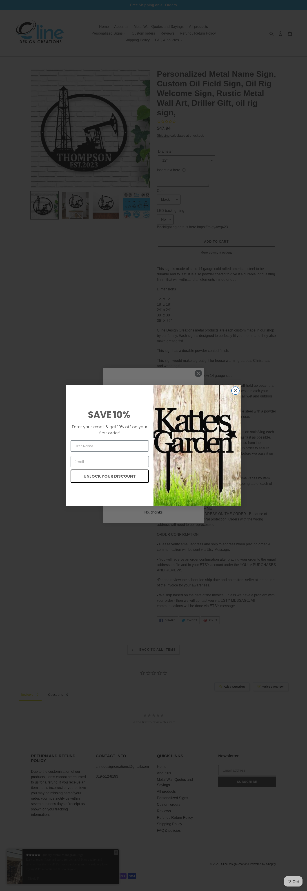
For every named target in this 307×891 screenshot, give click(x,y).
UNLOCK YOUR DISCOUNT (110, 476)
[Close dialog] (235, 391)
